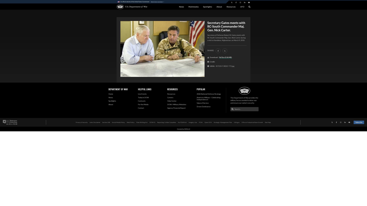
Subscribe (358, 122)
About (219, 7)
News (181, 7)
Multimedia (193, 7)
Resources (231, 7)
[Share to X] (224, 50)
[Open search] (249, 7)
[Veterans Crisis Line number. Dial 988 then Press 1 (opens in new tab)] (10, 122)
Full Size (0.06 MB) (225, 57)
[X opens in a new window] (231, 2)
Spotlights (207, 7)
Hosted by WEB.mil (183, 129)
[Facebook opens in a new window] (236, 2)
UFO (242, 7)
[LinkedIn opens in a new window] (244, 2)
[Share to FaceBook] (218, 50)
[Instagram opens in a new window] (240, 2)
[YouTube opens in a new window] (249, 2)
